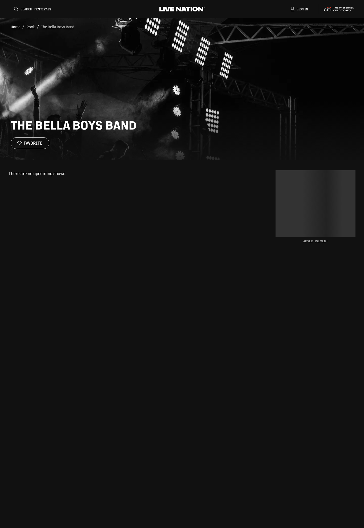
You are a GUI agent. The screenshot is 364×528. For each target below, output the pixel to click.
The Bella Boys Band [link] (57, 26)
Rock (30, 26)
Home (15, 26)
